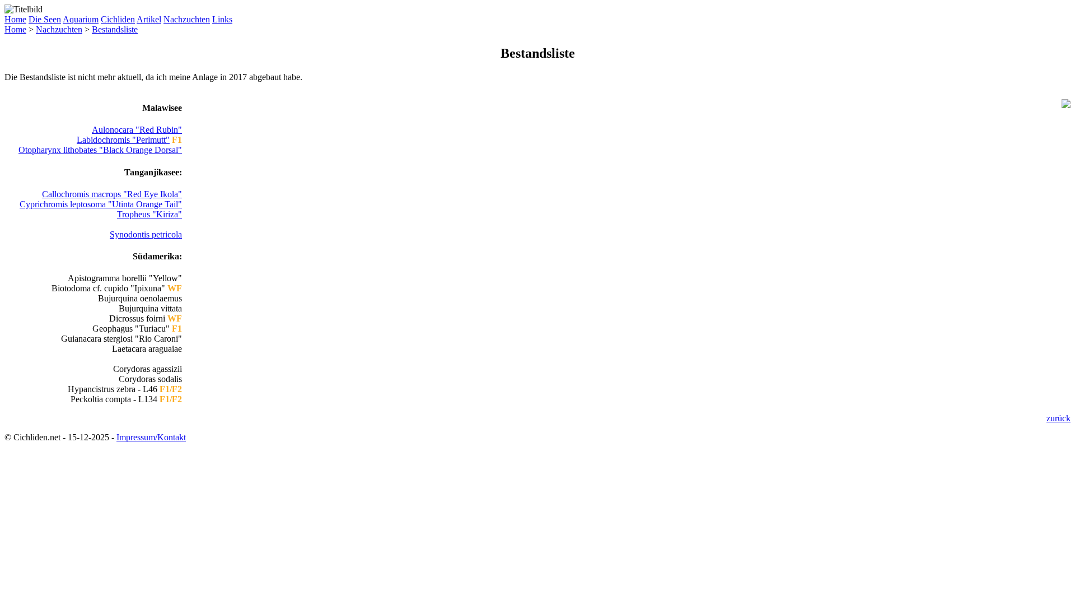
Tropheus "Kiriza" (149, 214)
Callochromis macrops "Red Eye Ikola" (112, 194)
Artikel (149, 19)
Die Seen (45, 19)
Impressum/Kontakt (151, 437)
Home (15, 19)
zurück (1058, 418)
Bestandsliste (115, 29)
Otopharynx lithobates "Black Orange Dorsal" (100, 150)
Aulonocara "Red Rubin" (137, 129)
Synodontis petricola (146, 234)
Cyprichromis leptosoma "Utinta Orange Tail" (101, 204)
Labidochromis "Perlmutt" (123, 140)
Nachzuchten (186, 19)
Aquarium (81, 19)
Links (222, 19)
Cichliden (118, 19)
